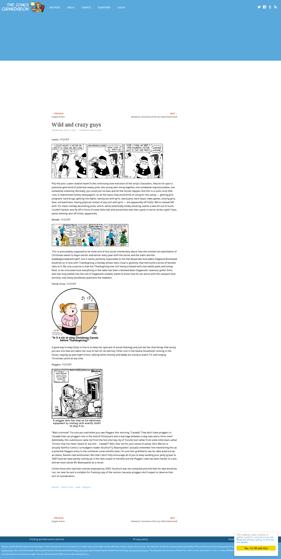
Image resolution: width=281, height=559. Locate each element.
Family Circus (67, 487)
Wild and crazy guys (76, 124)
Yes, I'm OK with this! (256, 548)
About (71, 7)
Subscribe (104, 7)
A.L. (87, 554)
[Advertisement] (53, 37)
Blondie (55, 487)
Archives (54, 7)
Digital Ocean (7, 550)
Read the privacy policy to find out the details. (255, 541)
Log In (121, 7)
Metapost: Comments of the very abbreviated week (154, 117)
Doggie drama (58, 117)
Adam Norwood (81, 550)
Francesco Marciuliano (138, 550)
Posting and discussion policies (47, 539)
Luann (77, 487)
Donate (86, 7)
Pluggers (86, 487)
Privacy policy (140, 539)
